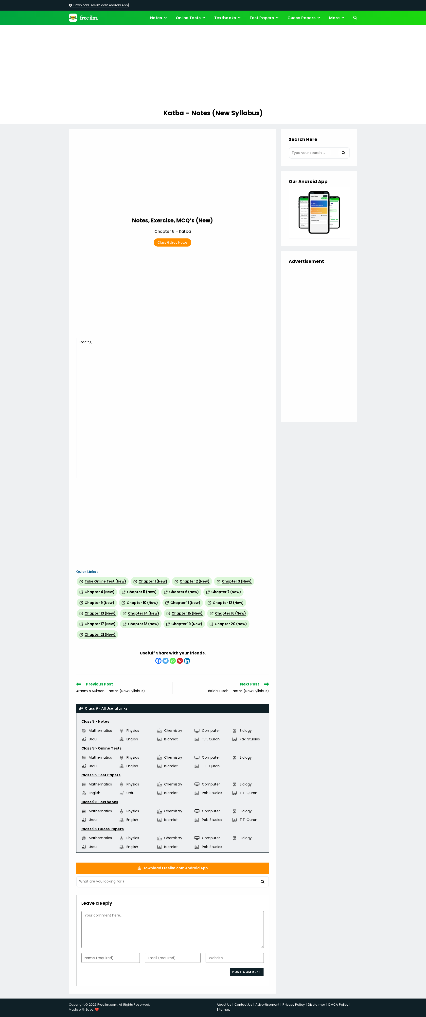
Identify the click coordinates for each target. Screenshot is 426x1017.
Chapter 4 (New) (100, 591)
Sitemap (224, 1009)
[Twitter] (165, 661)
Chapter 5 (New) (142, 591)
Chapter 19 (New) (186, 623)
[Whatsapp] (173, 661)
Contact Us (243, 1004)
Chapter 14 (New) (143, 613)
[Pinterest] (180, 661)
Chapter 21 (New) (100, 634)
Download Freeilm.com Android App (100, 5)
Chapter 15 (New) (187, 613)
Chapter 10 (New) (142, 602)
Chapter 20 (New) (231, 623)
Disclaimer (316, 1004)
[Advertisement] (213, 67)
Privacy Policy (293, 1004)
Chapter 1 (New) (153, 581)
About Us (224, 1004)
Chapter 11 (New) (185, 602)
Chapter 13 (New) (100, 613)
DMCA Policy (338, 1004)
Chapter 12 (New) (228, 602)
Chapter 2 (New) (195, 581)
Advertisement (267, 1004)
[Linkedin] (187, 661)
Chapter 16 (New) (230, 613)
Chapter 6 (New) (184, 591)
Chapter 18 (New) (143, 623)
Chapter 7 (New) (226, 591)
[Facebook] (158, 661)
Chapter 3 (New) (237, 581)
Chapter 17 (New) (100, 623)
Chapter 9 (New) (99, 602)
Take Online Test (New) (105, 581)
